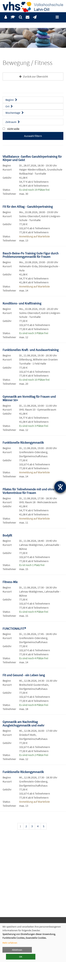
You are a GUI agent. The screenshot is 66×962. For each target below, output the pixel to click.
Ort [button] (7, 106)
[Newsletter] (34, 17)
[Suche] (20, 17)
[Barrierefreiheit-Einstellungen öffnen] (60, 487)
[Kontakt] (27, 17)
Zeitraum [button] (11, 122)
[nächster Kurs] (58, 827)
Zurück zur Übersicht (35, 76)
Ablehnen (17, 949)
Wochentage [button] (13, 112)
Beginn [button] (9, 100)
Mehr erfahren (9, 942)
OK (20, 956)
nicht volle (13, 129)
